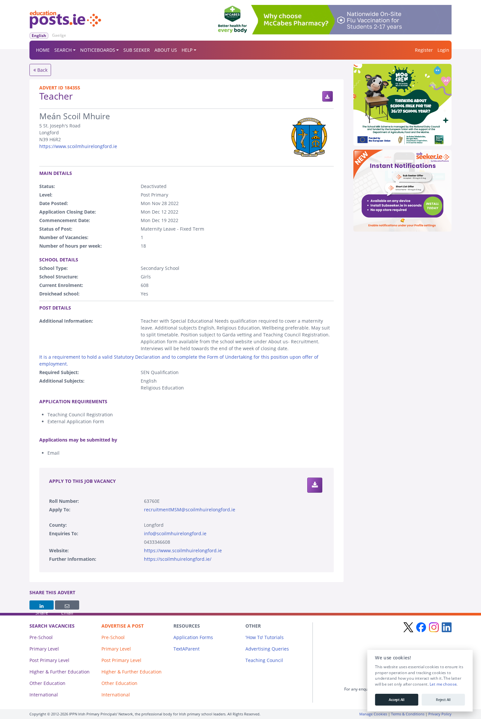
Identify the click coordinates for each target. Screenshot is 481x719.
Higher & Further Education (59, 672)
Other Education (47, 683)
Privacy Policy (440, 713)
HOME (43, 50)
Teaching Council (264, 660)
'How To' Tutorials (264, 637)
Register (424, 50)
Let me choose (442, 684)
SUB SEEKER (136, 50)
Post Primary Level (49, 660)
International (43, 694)
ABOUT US (165, 50)
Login (443, 50)
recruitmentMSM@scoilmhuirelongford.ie (189, 509)
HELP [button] (187, 50)
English (39, 35)
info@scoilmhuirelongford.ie (175, 533)
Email (67, 605)
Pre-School (41, 637)
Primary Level (44, 649)
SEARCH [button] (63, 50)
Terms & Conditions (407, 713)
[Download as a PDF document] (327, 96)
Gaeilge (59, 35)
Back (41, 70)
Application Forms (193, 637)
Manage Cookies (373, 713)
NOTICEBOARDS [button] (97, 50)
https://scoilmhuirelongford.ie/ (177, 559)
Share (41, 605)
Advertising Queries (267, 649)
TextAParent (186, 649)
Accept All (396, 699)
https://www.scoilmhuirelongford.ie (78, 146)
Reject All (443, 699)
